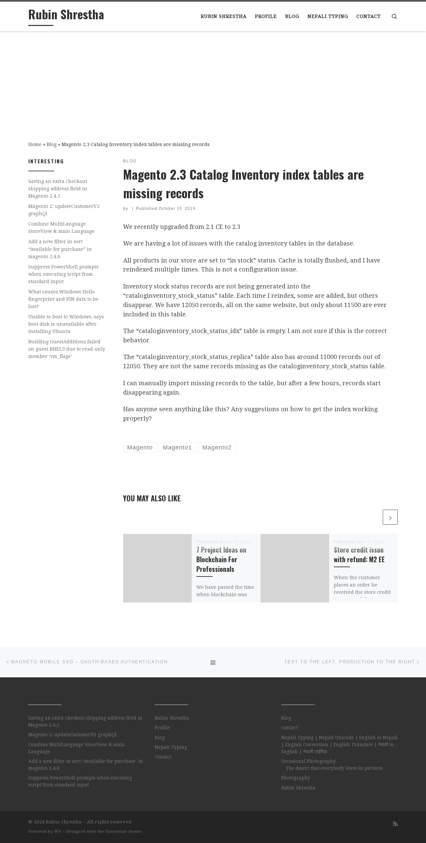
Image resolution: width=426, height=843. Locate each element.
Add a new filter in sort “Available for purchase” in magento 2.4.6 (60, 249)
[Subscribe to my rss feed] (395, 824)
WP (57, 831)
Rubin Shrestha (172, 718)
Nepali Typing (171, 747)
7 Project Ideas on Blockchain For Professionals (221, 559)
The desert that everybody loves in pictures (334, 768)
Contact (163, 756)
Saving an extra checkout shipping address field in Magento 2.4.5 (57, 189)
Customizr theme (124, 831)
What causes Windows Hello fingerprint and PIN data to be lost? (63, 299)
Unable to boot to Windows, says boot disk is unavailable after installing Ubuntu (66, 324)
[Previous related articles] (373, 517)
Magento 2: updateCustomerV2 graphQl (64, 210)
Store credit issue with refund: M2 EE (359, 554)
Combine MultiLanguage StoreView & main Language (61, 227)
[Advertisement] (213, 81)
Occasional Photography (308, 761)
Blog (52, 144)
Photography (295, 777)
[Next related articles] (390, 517)
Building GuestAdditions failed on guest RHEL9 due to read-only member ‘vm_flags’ (66, 349)
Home (35, 144)
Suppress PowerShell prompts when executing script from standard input (63, 274)
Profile (162, 727)
